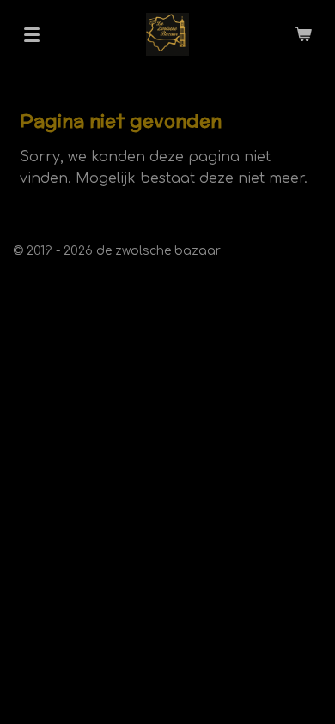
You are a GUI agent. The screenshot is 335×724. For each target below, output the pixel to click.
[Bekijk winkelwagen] (303, 34)
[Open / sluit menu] (32, 34)
